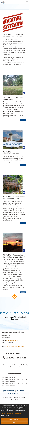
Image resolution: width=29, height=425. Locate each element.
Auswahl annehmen (14, 419)
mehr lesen (23, 120)
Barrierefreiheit (15, 393)
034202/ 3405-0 (13, 340)
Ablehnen (14, 423)
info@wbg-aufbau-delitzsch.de (16, 346)
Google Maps (5, 415)
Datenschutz (9, 391)
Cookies (3, 413)
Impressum (22, 391)
